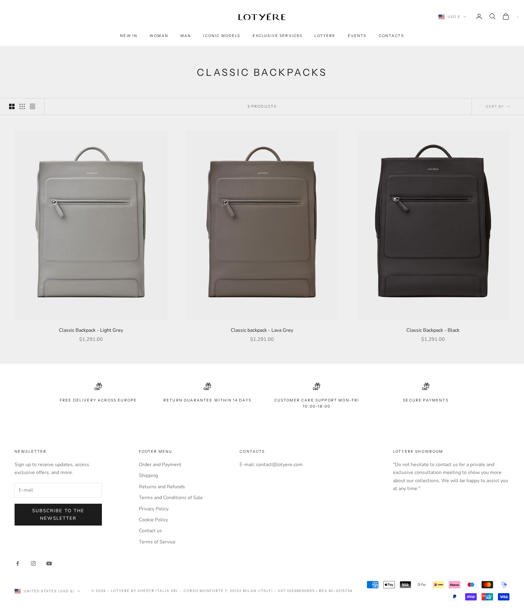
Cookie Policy (153, 519)
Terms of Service (157, 542)
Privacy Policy (154, 509)
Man (185, 35)
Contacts (391, 35)
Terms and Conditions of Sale (171, 497)
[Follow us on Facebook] (18, 563)
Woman (158, 35)
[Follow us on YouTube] (49, 563)
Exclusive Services (278, 35)
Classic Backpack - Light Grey (91, 330)
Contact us (150, 530)
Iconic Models (221, 35)
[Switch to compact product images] (32, 106)
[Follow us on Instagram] (33, 563)
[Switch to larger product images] (12, 106)
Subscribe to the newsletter (58, 514)
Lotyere (324, 35)
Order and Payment (160, 464)
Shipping (148, 475)
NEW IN (128, 35)
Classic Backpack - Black (432, 330)
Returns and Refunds (162, 486)
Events (357, 35)
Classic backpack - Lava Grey (262, 330)
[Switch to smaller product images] (22, 106)
